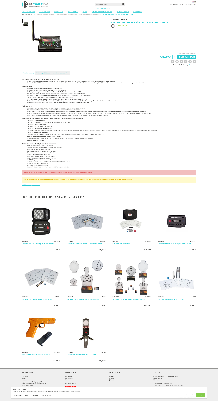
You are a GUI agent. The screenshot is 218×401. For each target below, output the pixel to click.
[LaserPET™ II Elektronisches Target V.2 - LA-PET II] (86, 337)
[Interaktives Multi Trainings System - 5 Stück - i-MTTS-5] (131, 281)
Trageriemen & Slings (123, 12)
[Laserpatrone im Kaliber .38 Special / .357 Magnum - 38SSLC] (86, 226)
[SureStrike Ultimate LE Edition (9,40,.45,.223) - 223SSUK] (41, 226)
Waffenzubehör (58, 12)
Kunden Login (68, 376)
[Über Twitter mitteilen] (181, 61)
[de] (195, 1)
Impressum (24, 380)
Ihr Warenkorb (69, 378)
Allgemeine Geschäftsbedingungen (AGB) (32, 382)
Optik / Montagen (73, 12)
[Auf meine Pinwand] (172, 61)
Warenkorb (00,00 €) (190, 4)
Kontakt (182, 4)
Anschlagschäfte (44, 12)
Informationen (25, 376)
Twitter (112, 378)
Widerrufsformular (70, 386)
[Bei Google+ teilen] (177, 61)
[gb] (193, 1)
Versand (67, 380)
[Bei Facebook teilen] (185, 61)
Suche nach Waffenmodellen (103, 8)
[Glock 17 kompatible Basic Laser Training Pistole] (41, 337)
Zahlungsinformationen (71, 382)
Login (170, 4)
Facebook (112, 376)
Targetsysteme (137, 12)
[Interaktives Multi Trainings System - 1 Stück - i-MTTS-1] (86, 281)
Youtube (112, 380)
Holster (85, 12)
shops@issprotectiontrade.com (164, 383)
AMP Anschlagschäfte (28, 12)
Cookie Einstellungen (70, 383)
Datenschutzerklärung (27, 385)
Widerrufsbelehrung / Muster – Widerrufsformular (34, 383)
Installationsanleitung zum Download (31, 185)
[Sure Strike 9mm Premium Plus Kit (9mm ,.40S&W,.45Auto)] (177, 226)
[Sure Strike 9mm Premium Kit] (131, 226)
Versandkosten (192, 65)
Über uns (175, 4)
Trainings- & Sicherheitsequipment (102, 12)
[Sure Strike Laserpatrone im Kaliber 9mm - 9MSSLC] (41, 281)
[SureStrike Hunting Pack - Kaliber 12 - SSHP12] (177, 281)
